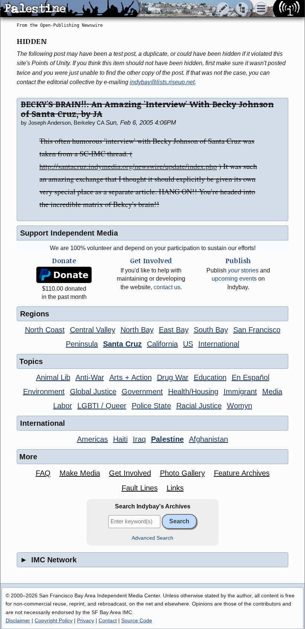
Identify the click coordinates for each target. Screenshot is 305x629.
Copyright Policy (54, 620)
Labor (62, 406)
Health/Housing (193, 391)
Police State (151, 406)
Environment (44, 391)
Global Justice (93, 391)
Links (175, 488)
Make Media (80, 473)
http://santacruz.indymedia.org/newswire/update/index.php (128, 166)
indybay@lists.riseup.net (162, 82)
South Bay (211, 330)
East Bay (174, 330)
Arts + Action (130, 377)
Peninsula (82, 344)
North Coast (45, 330)
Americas (92, 439)
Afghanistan (208, 439)
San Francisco (256, 330)
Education (210, 377)
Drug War (173, 377)
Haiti (120, 439)
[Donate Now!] (64, 274)
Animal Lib (53, 377)
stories (243, 270)
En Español (250, 377)
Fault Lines (140, 488)
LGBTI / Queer (101, 406)
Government (142, 391)
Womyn (239, 406)
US (188, 344)
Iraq (139, 439)
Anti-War (90, 377)
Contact (108, 620)
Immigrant (240, 391)
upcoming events (234, 278)
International (218, 344)
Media (272, 391)
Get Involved (130, 473)
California (162, 344)
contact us (167, 287)
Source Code (136, 620)
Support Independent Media (69, 233)
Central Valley (92, 330)
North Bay (137, 330)
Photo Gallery (182, 473)
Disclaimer (18, 620)
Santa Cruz (122, 344)
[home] (69, 9)
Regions (34, 314)
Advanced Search (152, 538)
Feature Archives (242, 473)
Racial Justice (199, 406)
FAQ (43, 473)
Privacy (85, 620)
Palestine (167, 439)
